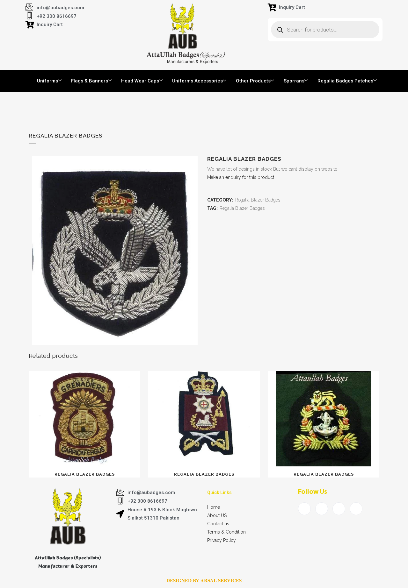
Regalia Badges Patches (345, 81)
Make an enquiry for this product (240, 177)
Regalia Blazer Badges (257, 199)
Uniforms (47, 81)
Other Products (253, 81)
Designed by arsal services (204, 580)
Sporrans (294, 81)
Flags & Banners (89, 81)
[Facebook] (304, 508)
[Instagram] (356, 508)
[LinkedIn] (338, 508)
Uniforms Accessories (197, 81)
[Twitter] (321, 508)
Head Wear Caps (140, 81)
